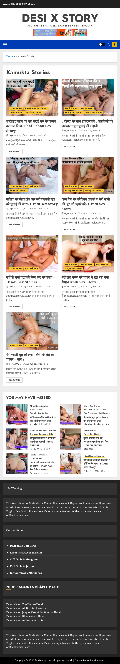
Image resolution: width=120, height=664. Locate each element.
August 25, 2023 (89, 131)
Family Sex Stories (34, 112)
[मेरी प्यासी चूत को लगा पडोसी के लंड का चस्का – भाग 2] (32, 331)
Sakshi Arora (15, 287)
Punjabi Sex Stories (39, 413)
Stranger (34, 434)
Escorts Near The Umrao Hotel (24, 604)
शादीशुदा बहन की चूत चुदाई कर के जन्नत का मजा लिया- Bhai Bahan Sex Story (31, 126)
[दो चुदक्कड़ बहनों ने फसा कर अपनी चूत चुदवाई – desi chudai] (17, 439)
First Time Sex (102, 264)
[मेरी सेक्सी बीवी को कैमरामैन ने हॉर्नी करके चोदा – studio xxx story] (70, 463)
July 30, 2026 (38, 449)
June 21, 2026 (39, 473)
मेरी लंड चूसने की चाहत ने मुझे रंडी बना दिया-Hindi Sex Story (85, 279)
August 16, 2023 (33, 364)
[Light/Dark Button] (102, 44)
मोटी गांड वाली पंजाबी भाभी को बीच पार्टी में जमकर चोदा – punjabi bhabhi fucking (43, 422)
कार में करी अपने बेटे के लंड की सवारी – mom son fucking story (42, 466)
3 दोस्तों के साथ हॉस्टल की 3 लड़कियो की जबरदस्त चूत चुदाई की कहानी (87, 123)
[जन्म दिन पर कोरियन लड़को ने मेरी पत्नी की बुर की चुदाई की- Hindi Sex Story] (88, 175)
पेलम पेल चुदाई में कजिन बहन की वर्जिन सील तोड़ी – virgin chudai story (96, 421)
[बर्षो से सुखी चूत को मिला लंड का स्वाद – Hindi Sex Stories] (32, 253)
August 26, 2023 (33, 135)
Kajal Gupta (15, 135)
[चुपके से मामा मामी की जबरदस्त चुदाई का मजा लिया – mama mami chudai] (70, 439)
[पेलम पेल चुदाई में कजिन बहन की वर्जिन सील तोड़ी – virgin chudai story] (70, 414)
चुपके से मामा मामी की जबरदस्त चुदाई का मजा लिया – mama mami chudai (96, 443)
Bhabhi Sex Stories (39, 406)
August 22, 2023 (89, 213)
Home (9, 56)
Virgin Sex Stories (94, 112)
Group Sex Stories (73, 112)
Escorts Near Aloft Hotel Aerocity (26, 608)
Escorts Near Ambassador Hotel (25, 620)
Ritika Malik (15, 364)
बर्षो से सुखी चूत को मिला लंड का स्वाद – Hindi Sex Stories (30, 279)
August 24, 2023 (33, 209)
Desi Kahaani (16, 112)
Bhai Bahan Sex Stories (36, 108)
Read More (14, 151)
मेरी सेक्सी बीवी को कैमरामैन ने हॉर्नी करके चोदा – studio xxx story (97, 463)
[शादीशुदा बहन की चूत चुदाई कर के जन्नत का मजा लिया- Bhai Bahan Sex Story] (32, 97)
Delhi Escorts (114, 44)
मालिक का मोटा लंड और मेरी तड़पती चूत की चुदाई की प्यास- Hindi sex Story (32, 201)
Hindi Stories (16, 108)
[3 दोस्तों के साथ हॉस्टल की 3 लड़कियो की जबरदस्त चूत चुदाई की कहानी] (88, 97)
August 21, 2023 (89, 287)
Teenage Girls (46, 434)
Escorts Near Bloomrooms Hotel (25, 616)
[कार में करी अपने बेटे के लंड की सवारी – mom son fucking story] (17, 463)
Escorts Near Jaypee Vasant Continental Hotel (33, 612)
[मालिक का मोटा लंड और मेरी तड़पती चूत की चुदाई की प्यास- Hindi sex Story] (32, 175)
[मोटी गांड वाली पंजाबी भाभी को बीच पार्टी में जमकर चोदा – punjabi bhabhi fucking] (17, 414)
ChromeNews (82, 660)
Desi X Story (60, 18)
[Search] (109, 44)
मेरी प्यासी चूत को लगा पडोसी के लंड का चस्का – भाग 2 (30, 357)
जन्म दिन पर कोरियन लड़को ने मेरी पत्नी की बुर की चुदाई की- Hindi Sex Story (86, 204)
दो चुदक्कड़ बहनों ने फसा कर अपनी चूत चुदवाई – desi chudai (42, 441)
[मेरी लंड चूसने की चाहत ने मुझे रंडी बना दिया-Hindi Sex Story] (88, 253)
